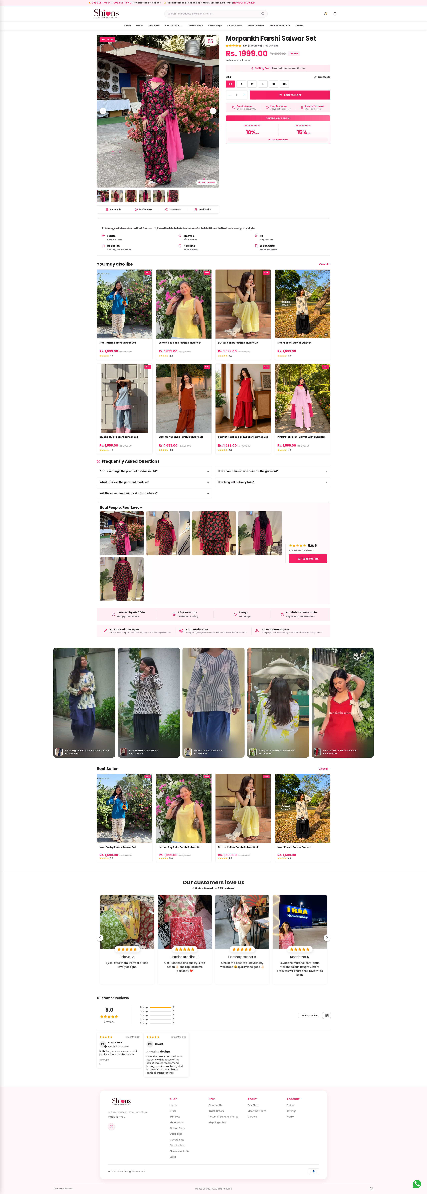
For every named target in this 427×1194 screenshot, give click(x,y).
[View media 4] (145, 196)
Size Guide (324, 77)
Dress (139, 25)
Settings (291, 1111)
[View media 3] (131, 196)
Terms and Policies (63, 1188)
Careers (252, 1116)
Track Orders (216, 1111)
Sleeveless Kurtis (280, 25)
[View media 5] (159, 196)
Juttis (299, 25)
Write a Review (308, 559)
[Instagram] (111, 1126)
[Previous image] (103, 111)
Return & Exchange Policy (223, 1116)
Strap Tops (215, 25)
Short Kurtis (173, 25)
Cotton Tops (195, 25)
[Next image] (213, 111)
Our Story (253, 1105)
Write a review (310, 1015)
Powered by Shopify (221, 1188)
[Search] (263, 13)
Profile (290, 1116)
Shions (207, 1188)
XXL (284, 84)
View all (324, 264)
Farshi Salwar (256, 25)
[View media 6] (173, 196)
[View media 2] (117, 196)
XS (230, 84)
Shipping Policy (217, 1122)
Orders (290, 1105)
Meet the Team (257, 1111)
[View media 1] (103, 196)
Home (127, 25)
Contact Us (215, 1105)
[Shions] (121, 1101)
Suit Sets (153, 25)
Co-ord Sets (234, 25)
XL (273, 84)
